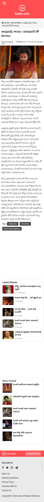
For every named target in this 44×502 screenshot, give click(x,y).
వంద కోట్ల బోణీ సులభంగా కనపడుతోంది (22, 434)
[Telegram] (16, 468)
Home (6, 23)
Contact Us (6, 490)
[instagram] (11, 468)
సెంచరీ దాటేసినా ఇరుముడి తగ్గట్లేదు (26, 385)
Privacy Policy (8, 482)
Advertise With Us (9, 486)
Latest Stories (10, 282)
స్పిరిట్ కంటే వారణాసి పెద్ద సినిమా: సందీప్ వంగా (25, 422)
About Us (6, 474)
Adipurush (13, 224)
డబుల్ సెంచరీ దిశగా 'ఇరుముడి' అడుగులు (24, 410)
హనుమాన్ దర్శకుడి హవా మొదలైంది (26, 397)
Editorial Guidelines (10, 478)
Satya (11, 42)
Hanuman (25, 224)
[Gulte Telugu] (22, 9)
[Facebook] (3, 468)
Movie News (16, 23)
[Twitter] (7, 468)
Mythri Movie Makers (12, 229)
